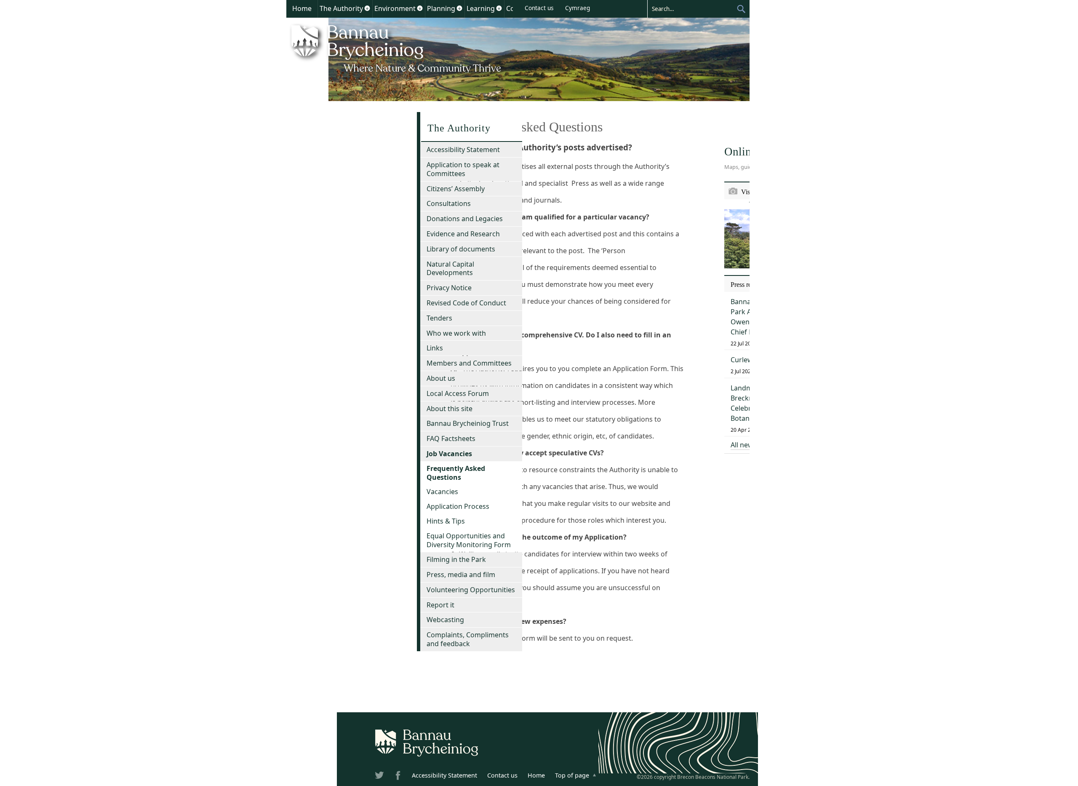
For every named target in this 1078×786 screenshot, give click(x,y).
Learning (481, 8)
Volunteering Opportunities (471, 589)
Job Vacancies (449, 453)
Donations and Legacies (465, 218)
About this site (449, 408)
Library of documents (461, 249)
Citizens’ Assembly (456, 188)
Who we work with (456, 333)
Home (302, 8)
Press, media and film (461, 574)
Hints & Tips (446, 521)
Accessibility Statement (463, 149)
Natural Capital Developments (450, 268)
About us (441, 378)
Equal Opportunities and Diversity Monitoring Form (469, 540)
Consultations (449, 203)
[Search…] (692, 8)
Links (435, 348)
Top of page (572, 775)
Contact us (539, 8)
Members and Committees (469, 363)
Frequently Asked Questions (456, 473)
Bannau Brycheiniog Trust (468, 423)
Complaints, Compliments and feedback (468, 639)
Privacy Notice (449, 287)
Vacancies (442, 491)
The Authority (341, 8)
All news (744, 444)
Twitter (380, 776)
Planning (441, 8)
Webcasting (445, 619)
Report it (440, 605)
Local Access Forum (458, 393)
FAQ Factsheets (451, 438)
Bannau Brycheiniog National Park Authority (396, 47)
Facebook (398, 776)
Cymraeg (577, 8)
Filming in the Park (456, 559)
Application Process (458, 506)
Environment (395, 8)
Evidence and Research (463, 233)
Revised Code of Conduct (466, 302)
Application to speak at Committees (463, 169)
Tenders (439, 318)
